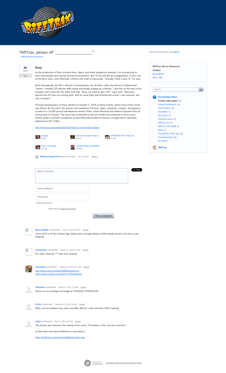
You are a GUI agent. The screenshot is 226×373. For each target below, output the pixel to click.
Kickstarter (163, 112)
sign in (177, 52)
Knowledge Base (167, 97)
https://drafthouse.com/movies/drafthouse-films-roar (60, 337)
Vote (25, 76)
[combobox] (176, 89)
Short (155, 77)
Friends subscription (168, 101)
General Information (167, 104)
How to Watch (164, 108)
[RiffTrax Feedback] (48, 22)
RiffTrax (162, 147)
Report (85, 230)
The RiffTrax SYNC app (168, 134)
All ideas (157, 70)
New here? (62, 209)
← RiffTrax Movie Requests (31, 57)
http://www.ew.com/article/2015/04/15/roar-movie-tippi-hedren (67, 127)
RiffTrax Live (163, 123)
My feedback (158, 74)
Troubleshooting (165, 137)
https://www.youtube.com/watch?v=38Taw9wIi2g (58, 274)
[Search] (201, 89)
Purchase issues (165, 119)
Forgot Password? (44, 203)
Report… (95, 157)
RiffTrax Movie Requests (166, 66)
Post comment (103, 215)
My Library (163, 115)
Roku (160, 130)
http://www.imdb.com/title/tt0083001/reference (57, 271)
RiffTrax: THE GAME (167, 126)
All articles (162, 141)
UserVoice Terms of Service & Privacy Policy (124, 363)
